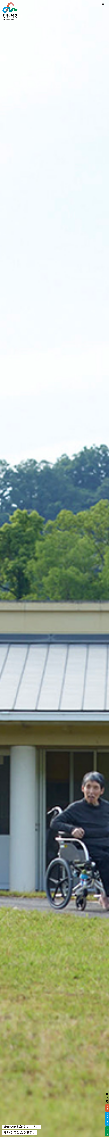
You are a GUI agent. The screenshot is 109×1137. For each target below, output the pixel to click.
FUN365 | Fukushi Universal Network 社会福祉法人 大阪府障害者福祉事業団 (10, 11)
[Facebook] (107, 1101)
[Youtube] (107, 1094)
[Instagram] (107, 1097)
